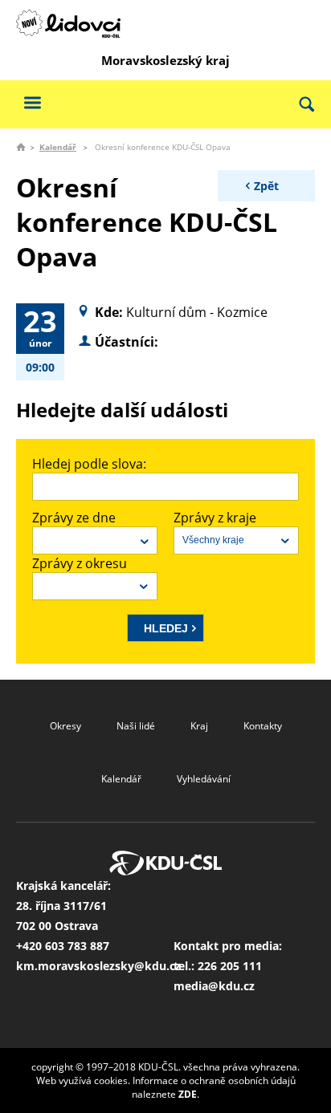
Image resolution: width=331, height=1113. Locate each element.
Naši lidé (135, 726)
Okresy (65, 726)
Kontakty (262, 726)
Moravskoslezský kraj (165, 60)
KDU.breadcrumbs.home (21, 147)
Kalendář (57, 146)
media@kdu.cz (214, 985)
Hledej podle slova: (89, 464)
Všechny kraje (213, 540)
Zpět (266, 185)
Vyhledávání (204, 779)
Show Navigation (32, 102)
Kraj (199, 726)
